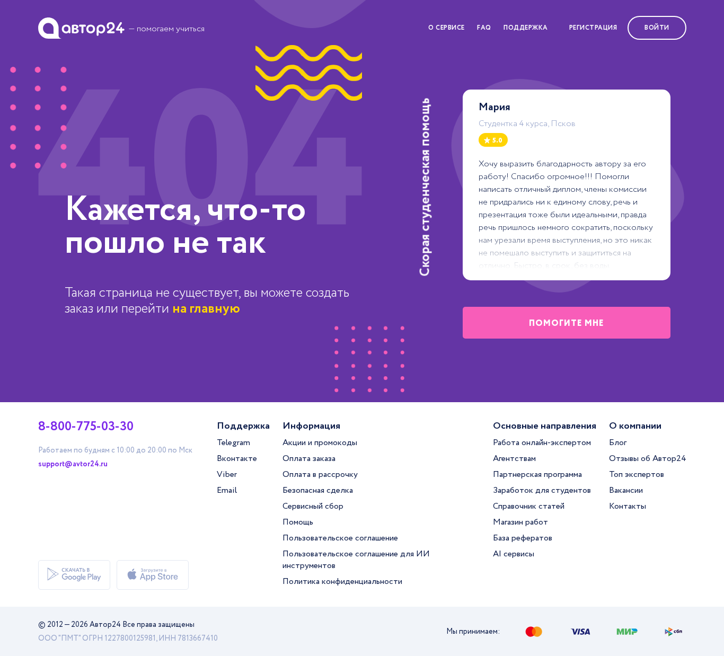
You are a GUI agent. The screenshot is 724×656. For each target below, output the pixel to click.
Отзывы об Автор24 (647, 459)
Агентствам (514, 459)
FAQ (484, 27)
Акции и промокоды (319, 443)
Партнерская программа (537, 474)
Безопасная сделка (317, 490)
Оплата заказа (308, 459)
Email (227, 490)
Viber (227, 474)
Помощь (297, 522)
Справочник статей (528, 506)
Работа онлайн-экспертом (542, 443)
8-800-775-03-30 (86, 427)
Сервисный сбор (312, 506)
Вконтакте (237, 459)
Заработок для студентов (542, 490)
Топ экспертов (636, 474)
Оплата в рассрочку (320, 474)
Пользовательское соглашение (340, 538)
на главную (206, 308)
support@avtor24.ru (73, 464)
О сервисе (446, 27)
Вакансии (626, 490)
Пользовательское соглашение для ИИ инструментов (356, 560)
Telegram (233, 443)
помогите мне (566, 323)
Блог (617, 443)
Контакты (627, 506)
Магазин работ (520, 522)
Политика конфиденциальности (342, 581)
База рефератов (522, 538)
